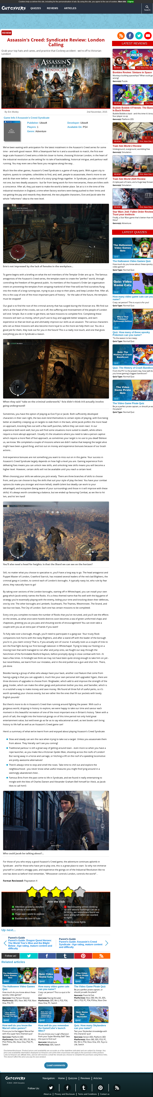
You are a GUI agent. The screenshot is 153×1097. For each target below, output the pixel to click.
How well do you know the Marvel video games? (17, 1026)
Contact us (105, 1094)
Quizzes (35, 8)
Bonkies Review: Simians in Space (132, 72)
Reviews (52, 8)
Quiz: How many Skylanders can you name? (90, 1026)
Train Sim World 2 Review (127, 146)
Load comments (56, 1065)
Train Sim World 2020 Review (129, 179)
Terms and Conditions (87, 1094)
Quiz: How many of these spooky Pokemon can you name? (131, 333)
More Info (122, 2)
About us (47, 1094)
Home (61, 1078)
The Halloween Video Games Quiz (132, 261)
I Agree (130, 2)
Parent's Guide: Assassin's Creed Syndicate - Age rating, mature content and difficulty (80, 943)
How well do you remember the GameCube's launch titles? (53, 1028)
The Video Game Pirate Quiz (90, 986)
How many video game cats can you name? (53, 987)
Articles (70, 8)
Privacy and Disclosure (65, 1094)
